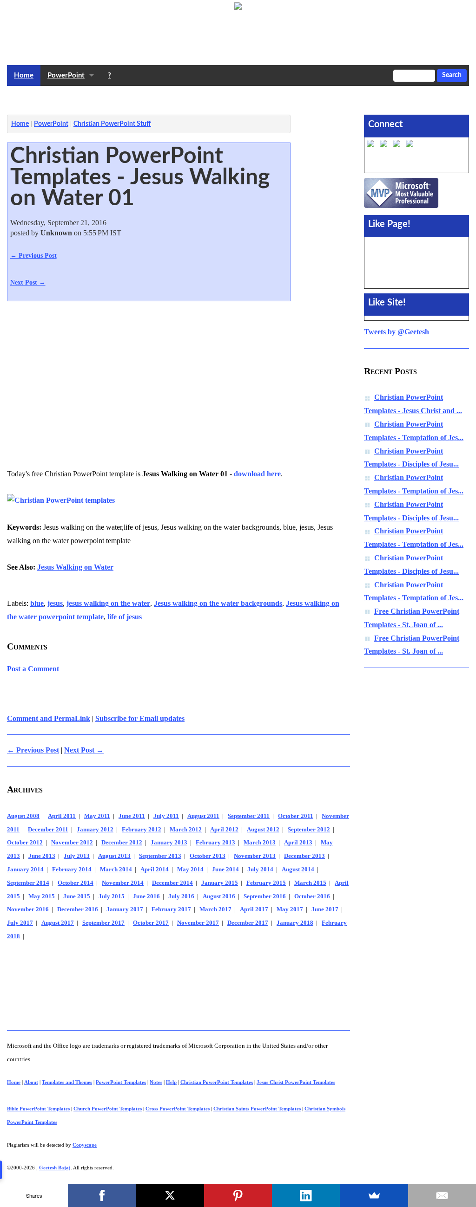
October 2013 (207, 856)
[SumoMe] (374, 1195)
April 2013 (298, 842)
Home (23, 75)
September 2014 (28, 883)
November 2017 (198, 923)
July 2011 (166, 816)
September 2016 (265, 896)
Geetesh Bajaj (55, 1167)
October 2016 (312, 896)
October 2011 (295, 816)
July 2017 (20, 923)
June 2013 (41, 856)
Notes (156, 1082)
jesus (55, 603)
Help (171, 1082)
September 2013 (160, 856)
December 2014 (172, 883)
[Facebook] (102, 1195)
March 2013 (260, 842)
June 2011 (132, 816)
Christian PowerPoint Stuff (112, 124)
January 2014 (25, 869)
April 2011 (62, 816)
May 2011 (97, 816)
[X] (170, 1195)
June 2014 (225, 869)
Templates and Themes (67, 1082)
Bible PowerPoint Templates (38, 1108)
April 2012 (224, 829)
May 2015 (41, 896)
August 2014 (298, 869)
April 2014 (154, 869)
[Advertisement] (176, 98)
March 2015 (310, 883)
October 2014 (75, 883)
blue (37, 603)
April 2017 (254, 909)
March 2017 (215, 909)
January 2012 (95, 829)
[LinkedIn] (306, 1195)
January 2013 (169, 842)
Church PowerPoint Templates (107, 1108)
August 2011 (203, 816)
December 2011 (48, 829)
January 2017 (124, 909)
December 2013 (304, 856)
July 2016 (181, 896)
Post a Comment (33, 669)
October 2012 (25, 842)
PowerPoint (66, 75)
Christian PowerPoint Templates (216, 1082)
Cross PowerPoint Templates (177, 1108)
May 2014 (190, 869)
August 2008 (23, 816)
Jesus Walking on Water (75, 567)
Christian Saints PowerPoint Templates (257, 1108)
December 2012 (121, 842)
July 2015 (112, 896)
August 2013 (114, 856)
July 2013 (77, 856)
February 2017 (171, 909)
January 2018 (295, 923)
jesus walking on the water (108, 603)
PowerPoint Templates (121, 1082)
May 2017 (290, 909)
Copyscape (85, 1145)
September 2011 (249, 816)
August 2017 (57, 923)
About (31, 1082)
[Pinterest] (238, 1195)
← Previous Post (33, 255)
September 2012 (309, 829)
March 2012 (186, 829)
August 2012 (263, 829)
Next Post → (28, 282)
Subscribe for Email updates (140, 718)
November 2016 (28, 909)
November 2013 (255, 856)
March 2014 (116, 869)
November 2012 (72, 842)
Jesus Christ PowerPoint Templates (296, 1082)
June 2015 (76, 896)
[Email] (442, 1195)
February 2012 (141, 829)
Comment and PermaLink (48, 718)
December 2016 (77, 909)
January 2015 (219, 883)
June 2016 (146, 896)
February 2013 (215, 842)
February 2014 (72, 869)
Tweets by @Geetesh (396, 332)
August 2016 (219, 896)
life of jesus (124, 617)
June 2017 (324, 909)
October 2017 (151, 923)
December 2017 (247, 923)
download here (257, 474)
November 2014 (123, 883)
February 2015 (266, 883)
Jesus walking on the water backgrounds (218, 603)
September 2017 (103, 923)
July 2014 (260, 869)
